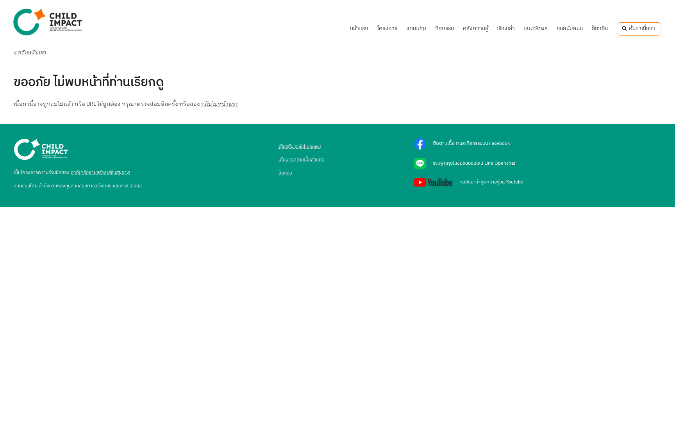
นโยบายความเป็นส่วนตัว (301, 160)
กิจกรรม (444, 28)
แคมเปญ (416, 28)
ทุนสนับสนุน (570, 28)
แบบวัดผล (536, 28)
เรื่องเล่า (506, 28)
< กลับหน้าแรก (30, 52)
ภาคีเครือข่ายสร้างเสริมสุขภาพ (100, 172)
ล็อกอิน (600, 28)
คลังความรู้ (475, 28)
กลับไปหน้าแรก (220, 104)
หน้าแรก (359, 28)
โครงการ (387, 28)
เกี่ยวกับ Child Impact (300, 146)
